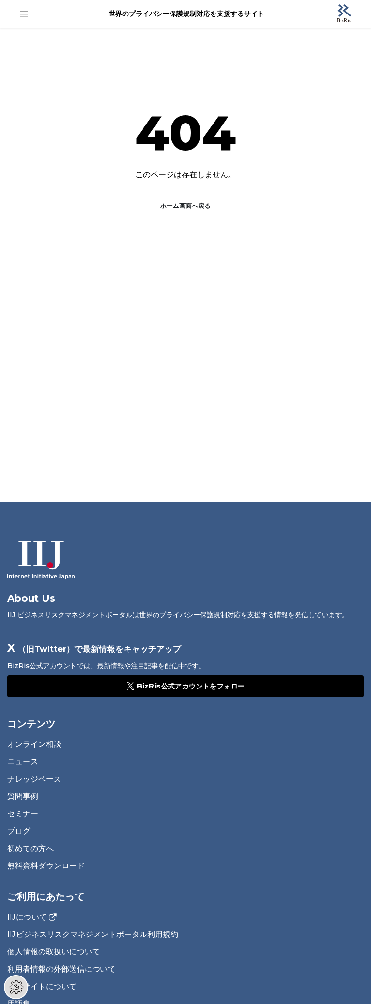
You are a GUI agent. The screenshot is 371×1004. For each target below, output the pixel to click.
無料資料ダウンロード (46, 865)
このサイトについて (42, 986)
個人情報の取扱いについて (53, 951)
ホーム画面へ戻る (185, 205)
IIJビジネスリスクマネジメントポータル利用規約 (92, 934)
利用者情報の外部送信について (61, 969)
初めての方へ (30, 848)
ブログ (18, 831)
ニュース (22, 761)
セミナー (22, 813)
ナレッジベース (34, 779)
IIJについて (27, 917)
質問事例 (22, 796)
